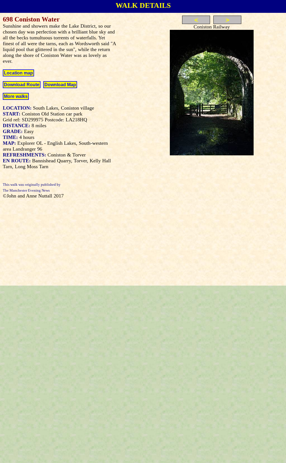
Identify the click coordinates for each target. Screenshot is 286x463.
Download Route (21, 84)
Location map (18, 73)
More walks (16, 96)
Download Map (60, 84)
